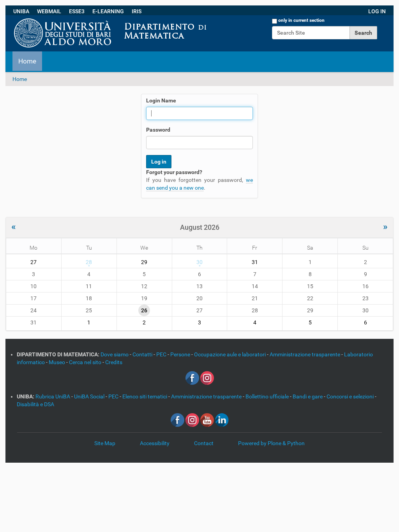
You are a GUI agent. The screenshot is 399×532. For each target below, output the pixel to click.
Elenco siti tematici (145, 396)
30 (199, 262)
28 (89, 262)
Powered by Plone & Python (271, 443)
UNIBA (21, 11)
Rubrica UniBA (53, 396)
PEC (162, 354)
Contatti (143, 354)
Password (158, 130)
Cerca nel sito (85, 362)
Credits (113, 362)
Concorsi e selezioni (351, 396)
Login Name (161, 100)
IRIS (136, 11)
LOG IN (377, 11)
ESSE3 (77, 11)
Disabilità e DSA (35, 404)
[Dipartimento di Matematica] (213, 19)
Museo (57, 362)
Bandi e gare (308, 396)
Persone (180, 354)
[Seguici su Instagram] (207, 377)
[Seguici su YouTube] (207, 419)
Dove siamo (115, 354)
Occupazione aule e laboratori (230, 354)
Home (27, 61)
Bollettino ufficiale (267, 396)
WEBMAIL (49, 11)
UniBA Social (89, 396)
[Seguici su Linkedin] (222, 419)
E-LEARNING (108, 11)
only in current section (301, 20)
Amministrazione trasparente (305, 354)
